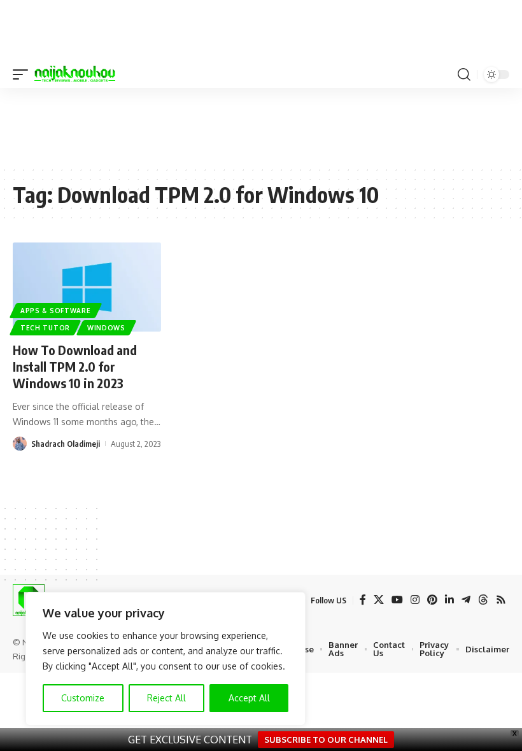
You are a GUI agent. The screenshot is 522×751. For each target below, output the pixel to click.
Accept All (249, 697)
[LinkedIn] (449, 599)
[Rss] (501, 599)
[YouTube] (397, 599)
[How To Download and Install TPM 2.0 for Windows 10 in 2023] (87, 287)
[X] (378, 599)
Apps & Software (55, 310)
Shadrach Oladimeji (65, 444)
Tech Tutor (45, 328)
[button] (23, 74)
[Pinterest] (432, 599)
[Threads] (483, 599)
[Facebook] (362, 599)
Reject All (166, 697)
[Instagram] (415, 599)
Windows (106, 328)
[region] (165, 659)
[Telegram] (466, 599)
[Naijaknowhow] (74, 74)
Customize (82, 697)
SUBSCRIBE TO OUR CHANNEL (326, 739)
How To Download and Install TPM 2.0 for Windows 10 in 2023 (75, 366)
